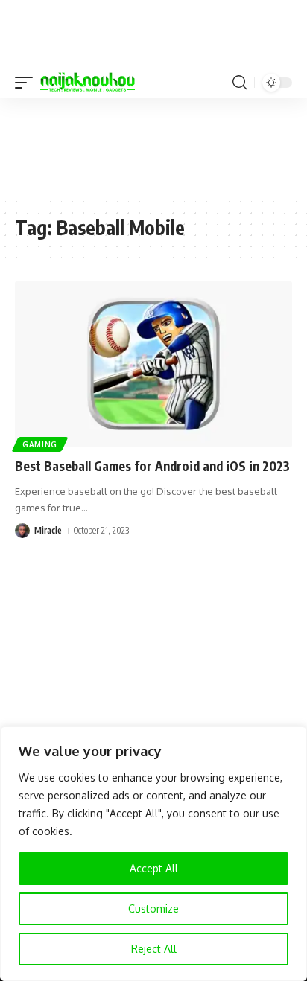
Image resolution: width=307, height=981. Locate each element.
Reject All (154, 948)
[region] (153, 853)
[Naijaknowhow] (87, 82)
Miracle (48, 530)
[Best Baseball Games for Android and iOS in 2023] (153, 364)
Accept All (154, 868)
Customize (153, 908)
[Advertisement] (153, 146)
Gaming (39, 444)
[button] (27, 82)
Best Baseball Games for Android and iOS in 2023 (152, 466)
